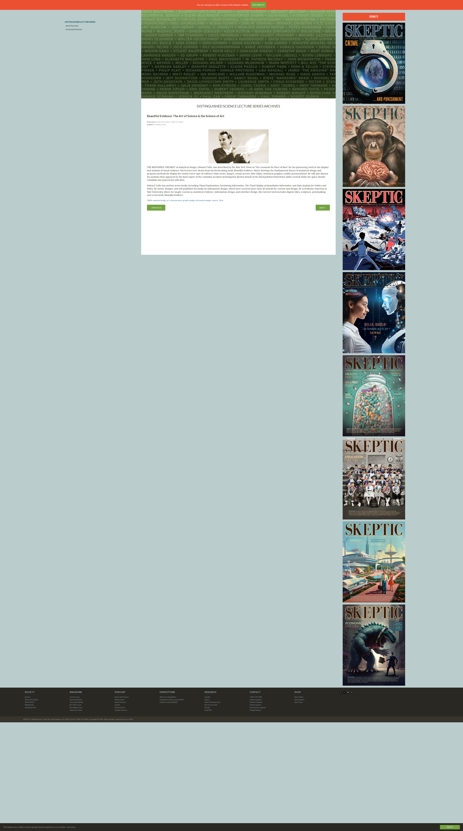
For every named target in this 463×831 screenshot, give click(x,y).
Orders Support (255, 705)
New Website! (258, 5)
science (215, 200)
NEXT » (323, 207)
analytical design (159, 200)
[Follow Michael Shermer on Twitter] (344, 693)
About (207, 700)
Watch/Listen (119, 700)
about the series (72, 26)
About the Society (31, 700)
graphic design (189, 200)
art (168, 200)
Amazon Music (120, 707)
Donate (373, 17)
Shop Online (298, 697)
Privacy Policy (128, 719)
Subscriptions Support (258, 707)
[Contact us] (352, 693)
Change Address (255, 710)
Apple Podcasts (120, 702)
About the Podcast (122, 697)
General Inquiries (256, 700)
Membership (29, 705)
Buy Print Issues (75, 705)
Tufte (221, 200)
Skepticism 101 (30, 707)
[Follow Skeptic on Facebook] (341, 693)
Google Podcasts (121, 710)
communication (176, 200)
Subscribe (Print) (76, 700)
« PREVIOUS (156, 207)
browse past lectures (74, 29)
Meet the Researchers (212, 702)
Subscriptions (299, 700)
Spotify (117, 705)
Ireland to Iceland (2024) (168, 702)
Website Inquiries (256, 702)
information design (203, 200)
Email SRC (208, 710)
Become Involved (211, 705)
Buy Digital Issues (76, 707)
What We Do (29, 702)
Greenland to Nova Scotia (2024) (172, 700)
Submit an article (76, 710)
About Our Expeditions (168, 697)
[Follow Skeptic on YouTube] (348, 693)
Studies (207, 697)
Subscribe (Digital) (76, 702)
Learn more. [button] (71, 827)
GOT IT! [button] (450, 827)
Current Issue (74, 697)
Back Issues (298, 702)
